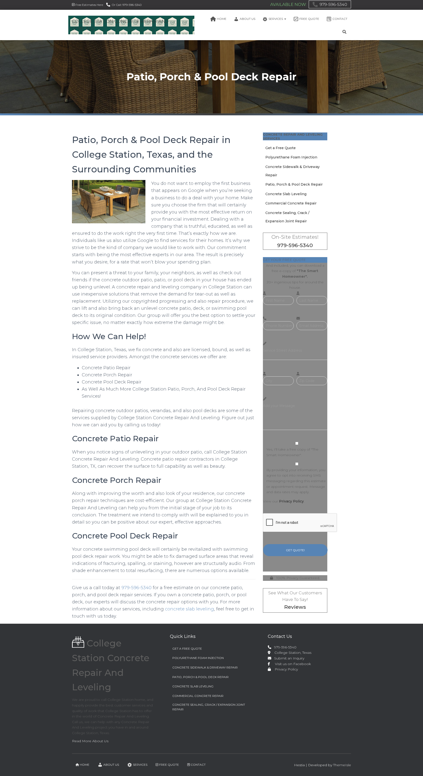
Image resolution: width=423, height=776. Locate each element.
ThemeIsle (342, 765)
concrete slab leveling (189, 609)
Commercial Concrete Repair (291, 203)
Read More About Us (90, 741)
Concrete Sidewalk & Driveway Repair (205, 667)
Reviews (295, 607)
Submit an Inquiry (288, 658)
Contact (339, 19)
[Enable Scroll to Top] (413, 766)
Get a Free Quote (280, 148)
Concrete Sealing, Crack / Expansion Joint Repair (208, 707)
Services (276, 19)
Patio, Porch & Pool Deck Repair (294, 184)
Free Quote (309, 19)
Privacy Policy (291, 501)
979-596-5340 (333, 4)
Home (221, 19)
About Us (247, 19)
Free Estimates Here (89, 5)
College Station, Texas (290, 652)
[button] (285, 19)
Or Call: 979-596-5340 (126, 5)
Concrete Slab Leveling (285, 194)
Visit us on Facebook (291, 664)
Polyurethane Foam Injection (291, 157)
